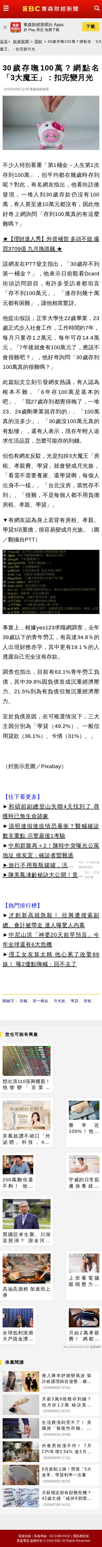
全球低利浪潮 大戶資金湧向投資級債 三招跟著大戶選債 (18, 1336)
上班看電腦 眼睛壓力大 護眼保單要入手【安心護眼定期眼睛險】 (84, 1281)
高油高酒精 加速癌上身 (26, 1292)
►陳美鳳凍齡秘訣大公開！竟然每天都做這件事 (43, 876)
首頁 (4, 41)
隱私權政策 (81, 1536)
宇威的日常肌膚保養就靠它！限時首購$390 (84, 1183)
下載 (90, 26)
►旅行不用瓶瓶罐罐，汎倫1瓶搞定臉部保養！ (40, 866)
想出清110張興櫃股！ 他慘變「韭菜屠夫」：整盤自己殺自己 (26, 1085)
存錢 (23, 1001)
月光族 (59, 1001)
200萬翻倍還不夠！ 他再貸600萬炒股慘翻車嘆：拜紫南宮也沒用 (18, 1183)
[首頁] (51, 8)
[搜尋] (95, 13)
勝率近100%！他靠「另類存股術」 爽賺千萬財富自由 (84, 1129)
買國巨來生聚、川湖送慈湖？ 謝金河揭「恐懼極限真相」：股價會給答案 (26, 1238)
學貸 (74, 1001)
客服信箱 (24, 1536)
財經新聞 (21, 41)
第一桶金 (40, 1001)
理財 (39, 41)
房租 (88, 1001)
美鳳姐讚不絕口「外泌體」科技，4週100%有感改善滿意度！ (26, 1139)
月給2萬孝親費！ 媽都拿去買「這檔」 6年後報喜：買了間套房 (84, 1336)
